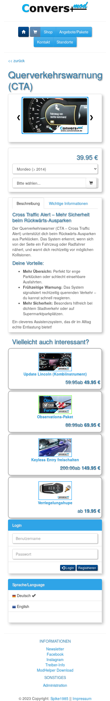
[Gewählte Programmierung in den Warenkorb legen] (91, 183)
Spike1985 (59, 698)
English (22, 606)
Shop (48, 31)
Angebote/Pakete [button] (73, 31)
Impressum (82, 698)
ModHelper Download (55, 670)
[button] (23, 32)
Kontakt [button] (43, 42)
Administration (55, 685)
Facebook (55, 654)
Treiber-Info (55, 664)
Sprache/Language (28, 584)
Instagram (55, 659)
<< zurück (16, 60)
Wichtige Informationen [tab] (68, 203)
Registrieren (87, 567)
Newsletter (55, 648)
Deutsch (24, 595)
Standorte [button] (65, 42)
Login (17, 525)
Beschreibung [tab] (28, 203)
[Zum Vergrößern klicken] (55, 115)
